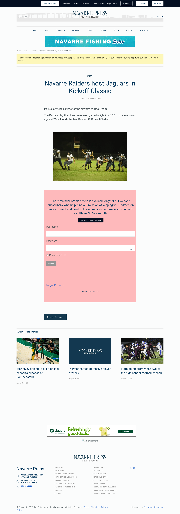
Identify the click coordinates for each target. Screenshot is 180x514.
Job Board (85, 3)
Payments (157, 3)
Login (132, 468)
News (46, 30)
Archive (129, 30)
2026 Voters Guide (50, 3)
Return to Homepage (55, 317)
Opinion (91, 30)
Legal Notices (112, 3)
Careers (58, 490)
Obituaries (76, 30)
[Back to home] (90, 15)
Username (52, 226)
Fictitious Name (98, 3)
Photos (76, 3)
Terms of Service (91, 507)
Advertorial (144, 30)
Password (51, 240)
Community (60, 30)
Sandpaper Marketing (153, 507)
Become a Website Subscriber (90, 220)
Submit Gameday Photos (103, 493)
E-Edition (126, 3)
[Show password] (131, 249)
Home (34, 30)
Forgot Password (55, 285)
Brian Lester (96, 98)
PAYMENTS (59, 493)
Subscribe (142, 3)
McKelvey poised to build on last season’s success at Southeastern (38, 373)
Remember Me (57, 255)
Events (104, 30)
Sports (116, 30)
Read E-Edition (89, 291)
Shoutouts (66, 3)
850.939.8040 (26, 486)
